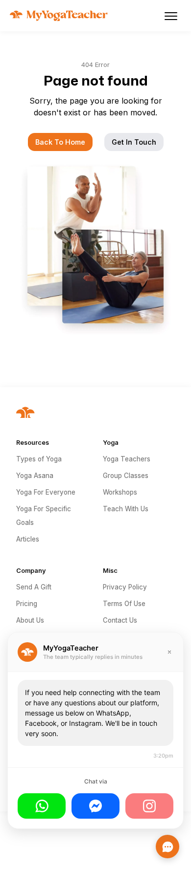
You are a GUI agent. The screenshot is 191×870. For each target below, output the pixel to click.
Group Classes (125, 475)
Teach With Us (125, 509)
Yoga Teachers (126, 459)
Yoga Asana (34, 475)
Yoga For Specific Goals (43, 515)
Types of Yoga (39, 459)
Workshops (120, 492)
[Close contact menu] (167, 846)
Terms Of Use (124, 604)
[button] (171, 15)
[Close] (169, 652)
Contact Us (120, 620)
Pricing (26, 604)
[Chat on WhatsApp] (42, 806)
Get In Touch (134, 142)
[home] (56, 16)
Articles (27, 539)
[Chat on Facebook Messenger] (95, 806)
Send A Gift (33, 587)
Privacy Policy (125, 587)
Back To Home (60, 142)
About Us (30, 620)
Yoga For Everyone (45, 492)
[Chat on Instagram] (149, 806)
